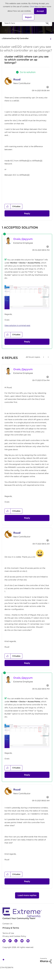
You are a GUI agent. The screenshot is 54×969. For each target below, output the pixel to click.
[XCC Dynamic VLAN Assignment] (48, 357)
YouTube (21, 940)
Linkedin (15, 940)
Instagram (28, 940)
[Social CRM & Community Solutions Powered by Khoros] (45, 960)
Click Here (34, 6)
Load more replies (27, 895)
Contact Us (7, 923)
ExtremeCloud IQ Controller (16, 38)
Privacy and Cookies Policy (14, 936)
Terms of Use (8, 933)
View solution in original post (17, 325)
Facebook (4, 940)
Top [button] (3, 959)
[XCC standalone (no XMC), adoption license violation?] (44, 357)
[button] (40, 11)
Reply (27, 213)
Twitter (10, 940)
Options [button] (50, 39)
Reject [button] (28, 17)
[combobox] (27, 23)
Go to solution (28, 72)
